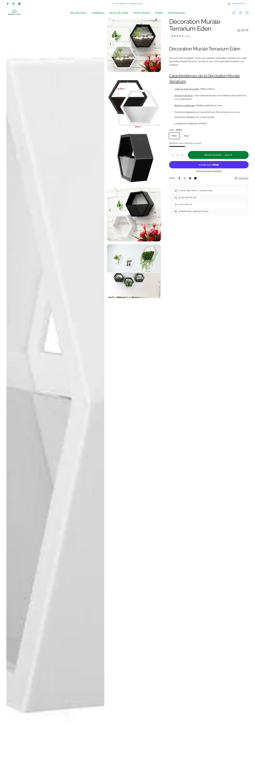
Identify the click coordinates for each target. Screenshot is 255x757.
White (174, 136)
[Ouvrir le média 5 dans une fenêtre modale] (134, 215)
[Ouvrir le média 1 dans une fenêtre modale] (134, 45)
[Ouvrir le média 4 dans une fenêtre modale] (55, 386)
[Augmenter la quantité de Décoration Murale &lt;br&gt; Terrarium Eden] (183, 155)
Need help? (244, 178)
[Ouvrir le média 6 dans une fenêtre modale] (134, 271)
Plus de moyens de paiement (209, 171)
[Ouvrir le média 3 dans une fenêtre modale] (134, 158)
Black (186, 136)
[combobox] (238, 3)
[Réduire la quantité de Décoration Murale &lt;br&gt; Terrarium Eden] (172, 155)
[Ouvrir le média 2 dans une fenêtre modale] (134, 102)
